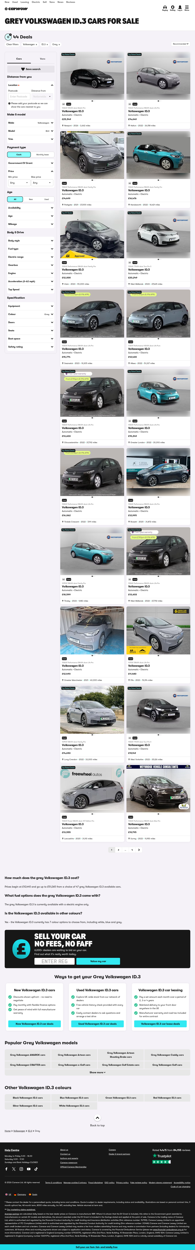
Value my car (98, 961)
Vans (52, 2)
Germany (21, 1194)
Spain (34, 1194)
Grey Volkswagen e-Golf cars (74, 1065)
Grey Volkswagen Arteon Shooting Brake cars (120, 1055)
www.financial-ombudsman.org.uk (168, 1229)
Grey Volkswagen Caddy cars (167, 1055)
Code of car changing (180, 1186)
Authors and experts (69, 1158)
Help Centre (12, 1150)
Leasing (25, 2)
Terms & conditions (53, 1182)
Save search (33, 69)
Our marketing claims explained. (21, 1209)
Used (15, 2)
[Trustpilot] (171, 1158)
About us (64, 1150)
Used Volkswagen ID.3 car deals (97, 1023)
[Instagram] (22, 1170)
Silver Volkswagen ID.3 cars (28, 1106)
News (60, 2)
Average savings (12, 1214)
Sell (45, 2)
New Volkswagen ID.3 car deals (34, 1023)
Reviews (70, 2)
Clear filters (12, 44)
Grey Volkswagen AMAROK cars (27, 1055)
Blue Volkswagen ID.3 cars (74, 1098)
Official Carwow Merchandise (73, 1167)
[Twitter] (14, 1170)
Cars (19, 59)
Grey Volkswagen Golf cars (167, 1065)
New (7, 2)
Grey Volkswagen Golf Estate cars (120, 1065)
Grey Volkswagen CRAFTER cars (27, 1065)
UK (10, 1194)
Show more (97, 1072)
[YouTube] (29, 1170)
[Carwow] (16, 8)
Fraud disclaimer (95, 1182)
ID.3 (30, 1131)
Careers (112, 1150)
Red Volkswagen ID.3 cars (167, 1098)
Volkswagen (19, 1131)
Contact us (65, 1154)
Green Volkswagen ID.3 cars (120, 1098)
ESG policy (109, 1182)
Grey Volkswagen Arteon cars (74, 1055)
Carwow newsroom (68, 1162)
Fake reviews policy (138, 1182)
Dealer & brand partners (119, 1154)
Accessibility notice (182, 1182)
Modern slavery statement (160, 1182)
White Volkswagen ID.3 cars (74, 1106)
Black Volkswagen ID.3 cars (28, 1098)
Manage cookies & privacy (75, 1182)
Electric (36, 2)
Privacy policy (122, 1182)
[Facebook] (7, 1170)
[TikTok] (36, 1170)
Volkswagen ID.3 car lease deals (160, 1023)
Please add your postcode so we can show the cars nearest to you (29, 105)
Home (8, 1131)
